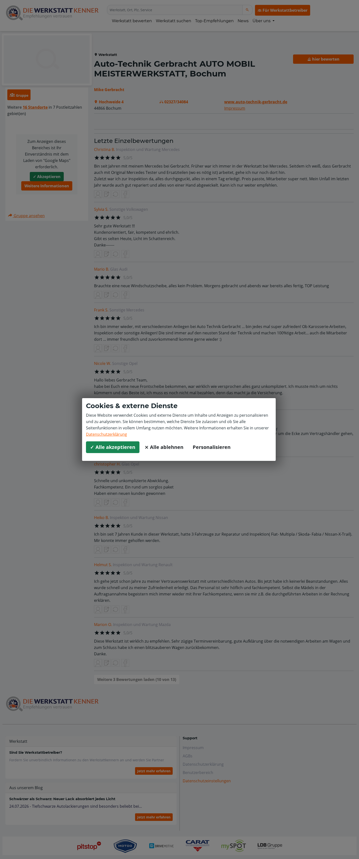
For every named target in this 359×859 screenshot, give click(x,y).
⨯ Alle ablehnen (164, 447)
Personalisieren (212, 447)
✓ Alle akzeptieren (112, 447)
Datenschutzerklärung (106, 434)
